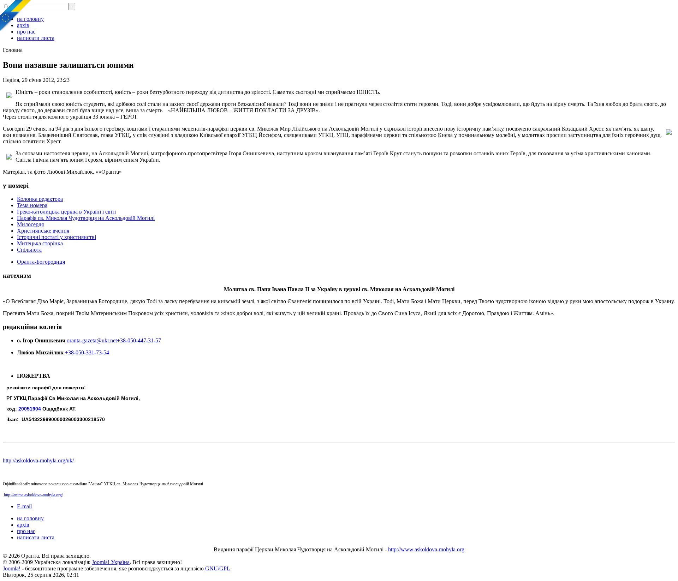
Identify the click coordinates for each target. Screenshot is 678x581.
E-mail (24, 506)
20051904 (29, 409)
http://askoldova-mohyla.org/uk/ (38, 460)
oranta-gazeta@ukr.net (92, 340)
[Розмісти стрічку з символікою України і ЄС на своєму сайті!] (16, 16)
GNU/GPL (217, 568)
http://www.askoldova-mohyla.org (426, 549)
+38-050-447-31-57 (139, 340)
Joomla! (11, 568)
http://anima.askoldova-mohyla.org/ (33, 494)
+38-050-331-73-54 (87, 352)
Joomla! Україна (111, 562)
